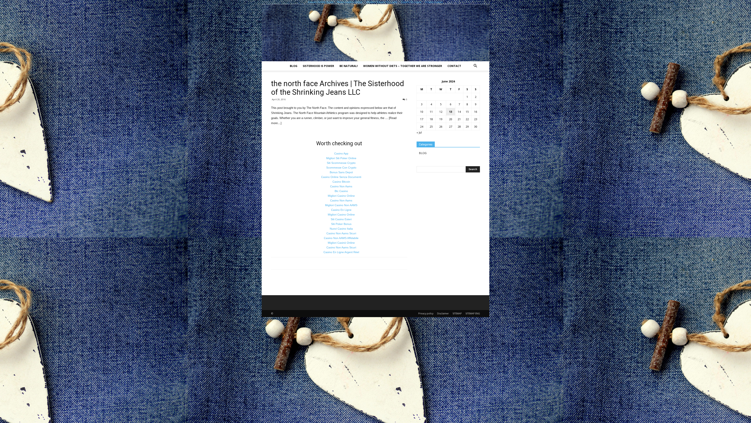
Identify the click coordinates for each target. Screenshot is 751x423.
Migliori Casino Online (341, 195)
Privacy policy (425, 313)
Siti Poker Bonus (341, 223)
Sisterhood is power (318, 66)
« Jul (419, 132)
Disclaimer (443, 313)
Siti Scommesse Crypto (341, 162)
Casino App (341, 153)
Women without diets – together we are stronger (402, 66)
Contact (454, 66)
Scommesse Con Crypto (341, 167)
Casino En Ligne (341, 209)
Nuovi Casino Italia (341, 228)
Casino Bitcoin (341, 181)
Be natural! (349, 66)
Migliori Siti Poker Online (341, 158)
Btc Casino (341, 191)
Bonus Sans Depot (341, 172)
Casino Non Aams (341, 186)
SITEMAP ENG (472, 313)
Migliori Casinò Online (341, 242)
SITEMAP (457, 313)
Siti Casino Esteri (341, 219)
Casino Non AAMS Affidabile (341, 238)
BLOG (293, 66)
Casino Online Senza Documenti (341, 177)
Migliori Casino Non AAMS (341, 205)
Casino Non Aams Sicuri (341, 233)
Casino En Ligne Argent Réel (341, 252)
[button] (475, 66)
